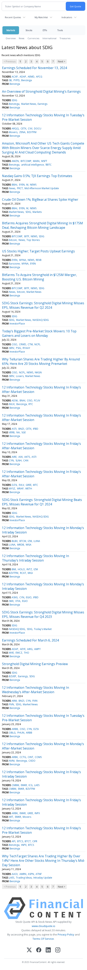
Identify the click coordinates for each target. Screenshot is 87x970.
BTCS (20, 841)
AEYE (22, 649)
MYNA (22, 260)
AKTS (27, 457)
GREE (28, 485)
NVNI (12, 760)
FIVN (34, 700)
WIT (11, 817)
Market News (28, 104)
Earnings (42, 104)
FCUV (37, 400)
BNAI (22, 400)
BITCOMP (26, 161)
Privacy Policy (66, 934)
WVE (11, 652)
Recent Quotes (13, 17)
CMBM (15, 785)
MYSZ (12, 488)
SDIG (14, 100)
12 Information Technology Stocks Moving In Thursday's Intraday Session (35, 558)
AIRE (14, 457)
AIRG (30, 649)
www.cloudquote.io (43, 926)
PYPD (17, 80)
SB (10, 80)
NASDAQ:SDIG (41, 320)
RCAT (23, 573)
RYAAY (26, 348)
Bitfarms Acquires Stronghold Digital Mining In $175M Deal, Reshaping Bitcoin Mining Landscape (42, 225)
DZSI (14, 485)
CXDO (32, 760)
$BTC (49, 164)
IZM (30, 541)
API (13, 841)
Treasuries (65, 38)
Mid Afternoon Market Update (41, 188)
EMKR (24, 785)
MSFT (44, 161)
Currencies (33, 38)
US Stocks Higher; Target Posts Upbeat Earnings (38, 251)
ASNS (15, 597)
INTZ (29, 569)
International (49, 38)
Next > (61, 61)
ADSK (15, 400)
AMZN (15, 161)
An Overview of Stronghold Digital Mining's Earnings (41, 91)
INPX (37, 813)
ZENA (22, 132)
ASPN (31, 874)
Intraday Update (42, 877)
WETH (28, 488)
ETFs (45, 30)
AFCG (39, 76)
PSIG (18, 348)
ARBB (15, 729)
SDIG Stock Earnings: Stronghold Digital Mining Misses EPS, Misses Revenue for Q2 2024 (43, 305)
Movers (13, 132)
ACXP (15, 76)
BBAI (14, 184)
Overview (11, 38)
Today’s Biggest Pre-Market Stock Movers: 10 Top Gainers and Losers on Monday (39, 333)
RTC (31, 404)
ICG (31, 785)
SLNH (19, 460)
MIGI (30, 573)
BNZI (21, 428)
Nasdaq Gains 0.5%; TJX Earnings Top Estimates (37, 176)
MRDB (20, 544)
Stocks (28, 30)
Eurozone (14, 263)
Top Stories (33, 240)
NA (18, 432)
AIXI (20, 457)
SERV (11, 348)
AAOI (15, 874)
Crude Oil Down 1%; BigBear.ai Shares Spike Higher (40, 199)
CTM (30, 344)
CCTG (23, 757)
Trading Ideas (24, 877)
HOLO (21, 569)
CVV (30, 128)
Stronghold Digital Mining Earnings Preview (35, 664)
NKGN (38, 372)
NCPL (37, 344)
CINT (30, 757)
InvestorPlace (17, 323)
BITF (26, 236)
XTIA (17, 601)
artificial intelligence (32, 164)
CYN (11, 460)
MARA (36, 161)
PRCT (20, 188)
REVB (38, 260)
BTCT (28, 841)
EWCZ (19, 652)
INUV (12, 404)
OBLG (12, 732)
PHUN (20, 732)
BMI (14, 569)
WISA (28, 544)
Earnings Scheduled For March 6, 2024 (30, 640)
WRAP (20, 488)
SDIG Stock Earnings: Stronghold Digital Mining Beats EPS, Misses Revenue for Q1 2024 (42, 502)
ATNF (39, 874)
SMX (11, 601)
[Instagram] (58, 950)
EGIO (29, 597)
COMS (38, 757)
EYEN (22, 184)
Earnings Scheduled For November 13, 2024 (34, 68)
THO (26, 652)
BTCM (22, 541)
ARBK (15, 757)
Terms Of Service (43, 939)
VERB (12, 432)
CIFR (34, 841)
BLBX (15, 541)
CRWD (22, 344)
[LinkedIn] (48, 950)
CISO (14, 344)
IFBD (35, 428)
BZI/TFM (31, 132)
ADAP (23, 76)
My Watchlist (41, 17)
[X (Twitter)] (29, 950)
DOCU (37, 128)
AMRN (22, 874)
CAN (25, 460)
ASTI (14, 428)
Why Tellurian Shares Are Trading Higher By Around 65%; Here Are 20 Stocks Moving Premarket (41, 361)
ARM (14, 700)
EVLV (21, 485)
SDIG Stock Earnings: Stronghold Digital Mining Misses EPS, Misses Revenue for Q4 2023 (43, 614)
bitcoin (13, 240)
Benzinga (26, 80)
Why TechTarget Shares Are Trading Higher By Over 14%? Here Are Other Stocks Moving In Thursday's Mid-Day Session (43, 860)
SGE (23, 432)
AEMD (31, 76)
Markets (10, 30)
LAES (36, 785)
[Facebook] (39, 950)
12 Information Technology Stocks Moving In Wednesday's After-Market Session (35, 689)
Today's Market (43, 629)
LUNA (37, 541)
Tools (60, 30)
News (21, 38)
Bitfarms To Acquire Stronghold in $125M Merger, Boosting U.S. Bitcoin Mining (39, 277)
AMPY (37, 649)
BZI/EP (12, 676)
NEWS (33, 184)
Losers (20, 376)
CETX (23, 128)
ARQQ (15, 128)
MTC (35, 485)
